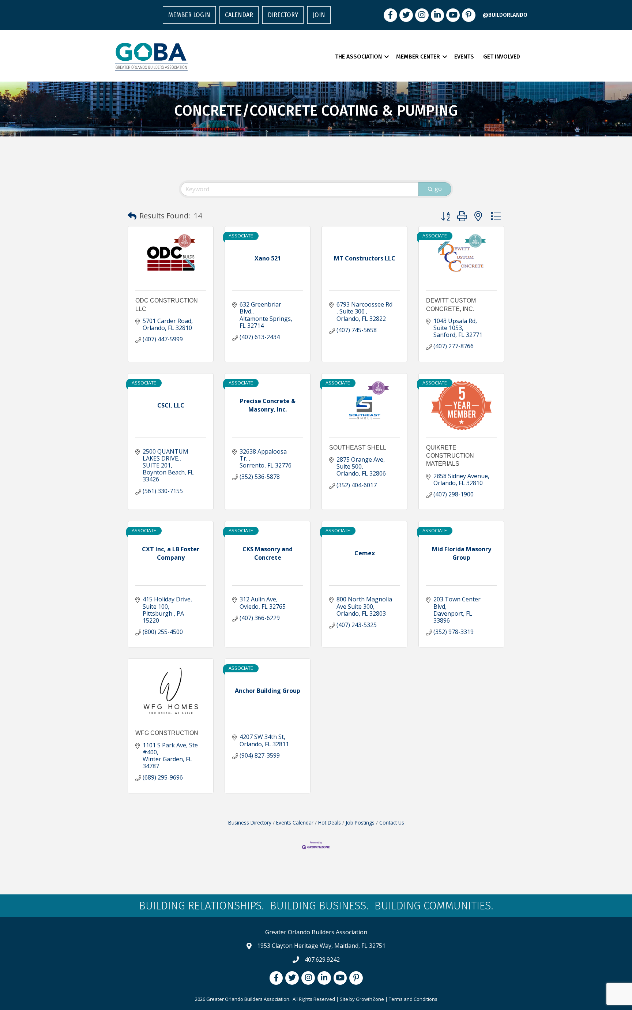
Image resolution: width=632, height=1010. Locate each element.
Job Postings (360, 822)
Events (464, 56)
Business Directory (249, 822)
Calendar (239, 15)
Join (319, 15)
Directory (283, 15)
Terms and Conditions (413, 999)
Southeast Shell (357, 447)
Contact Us (391, 822)
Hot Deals (329, 822)
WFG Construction (166, 733)
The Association (358, 56)
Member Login (189, 15)
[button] (132, 215)
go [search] (438, 189)
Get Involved (501, 56)
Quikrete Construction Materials (450, 455)
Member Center (418, 56)
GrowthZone (370, 999)
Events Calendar (294, 822)
